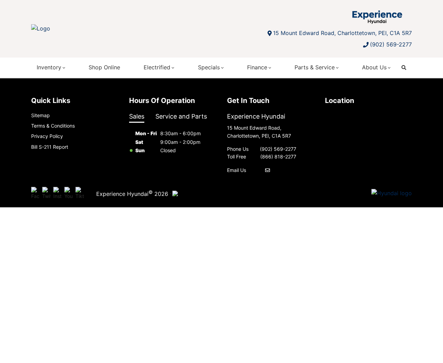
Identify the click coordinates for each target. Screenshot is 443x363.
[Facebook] (35, 193)
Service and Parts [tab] (181, 116)
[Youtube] (68, 193)
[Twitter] (46, 193)
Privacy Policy (47, 136)
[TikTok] (79, 193)
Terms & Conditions (53, 126)
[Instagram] (57, 193)
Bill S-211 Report (49, 147)
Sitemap (40, 115)
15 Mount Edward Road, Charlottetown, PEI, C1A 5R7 (342, 32)
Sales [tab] (136, 116)
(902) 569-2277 (391, 44)
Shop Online (104, 67)
